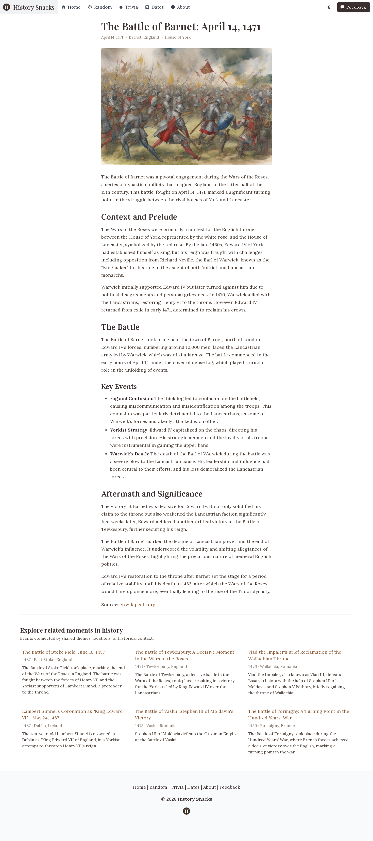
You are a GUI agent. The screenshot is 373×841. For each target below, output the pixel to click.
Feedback (229, 787)
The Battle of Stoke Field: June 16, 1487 (63, 652)
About (209, 787)
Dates (193, 787)
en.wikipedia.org (138, 604)
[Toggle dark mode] (329, 7)
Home (139, 787)
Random (158, 787)
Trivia (177, 787)
